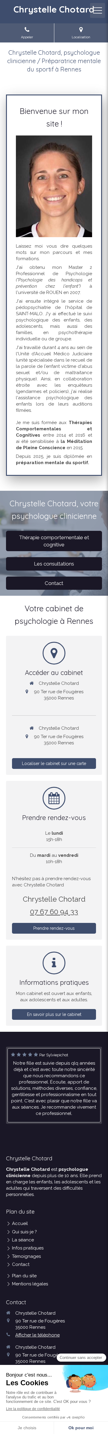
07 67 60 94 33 (54, 911)
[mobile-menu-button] (97, 10)
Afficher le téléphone (37, 1335)
